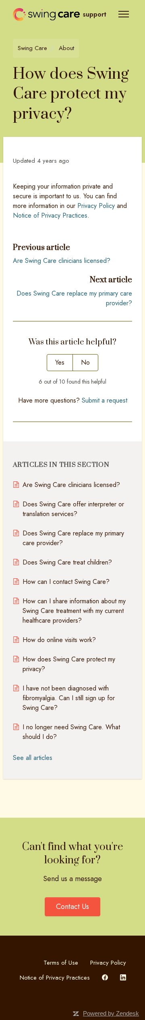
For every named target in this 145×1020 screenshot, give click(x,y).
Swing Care (32, 48)
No (85, 362)
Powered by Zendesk (111, 1013)
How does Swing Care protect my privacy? (69, 664)
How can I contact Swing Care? (66, 581)
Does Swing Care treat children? (67, 562)
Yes (59, 362)
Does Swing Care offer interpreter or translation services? (73, 509)
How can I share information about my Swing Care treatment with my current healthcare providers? (74, 610)
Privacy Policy (108, 962)
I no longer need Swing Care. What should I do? (71, 731)
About (66, 48)
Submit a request (104, 400)
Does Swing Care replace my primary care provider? (73, 538)
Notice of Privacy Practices (55, 977)
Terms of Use (61, 962)
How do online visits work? (59, 639)
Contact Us (72, 906)
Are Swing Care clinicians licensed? (61, 260)
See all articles (32, 757)
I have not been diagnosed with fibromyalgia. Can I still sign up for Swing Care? (69, 698)
